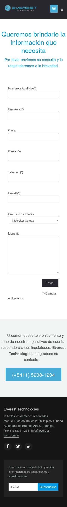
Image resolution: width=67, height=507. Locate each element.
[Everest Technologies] (21, 9)
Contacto (54, 9)
